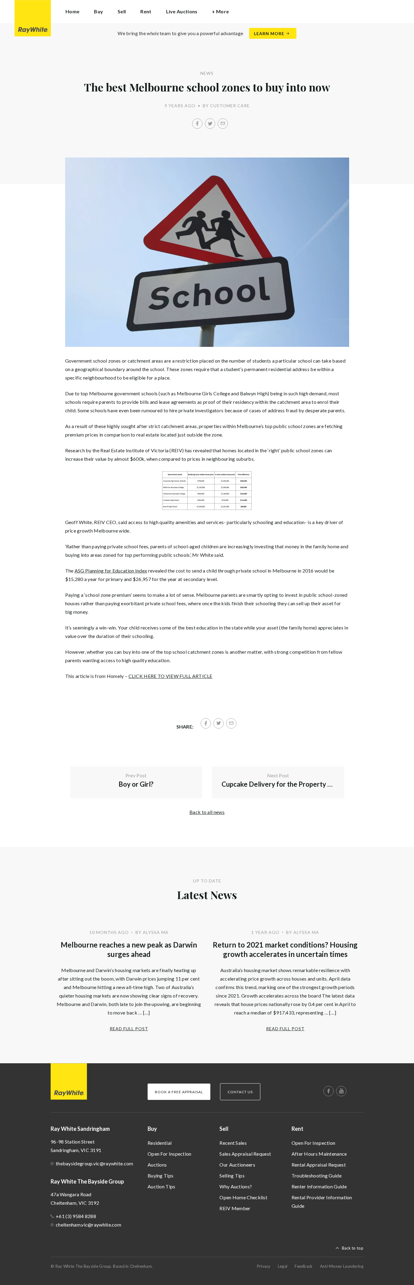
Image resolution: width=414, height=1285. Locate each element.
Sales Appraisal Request (245, 1154)
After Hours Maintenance (319, 1154)
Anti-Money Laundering (341, 1266)
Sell (224, 1128)
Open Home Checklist (243, 1197)
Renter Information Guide (319, 1186)
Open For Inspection (170, 1154)
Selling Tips (232, 1175)
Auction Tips (161, 1186)
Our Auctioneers (237, 1164)
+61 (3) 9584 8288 (76, 1216)
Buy (152, 1128)
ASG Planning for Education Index (111, 570)
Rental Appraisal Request (319, 1164)
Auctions (157, 1164)
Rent (297, 1128)
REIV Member (234, 1208)
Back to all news (207, 812)
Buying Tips (160, 1175)
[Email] (223, 123)
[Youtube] (341, 1091)
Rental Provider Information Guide (322, 1201)
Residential (160, 1143)
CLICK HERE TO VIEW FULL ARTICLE (170, 676)
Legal (283, 1266)
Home (72, 11)
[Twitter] (210, 123)
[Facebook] (197, 123)
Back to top (352, 1248)
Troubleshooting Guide (317, 1175)
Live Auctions (182, 11)
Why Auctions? (235, 1186)
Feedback (303, 1266)
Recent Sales (233, 1143)
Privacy (264, 1266)
